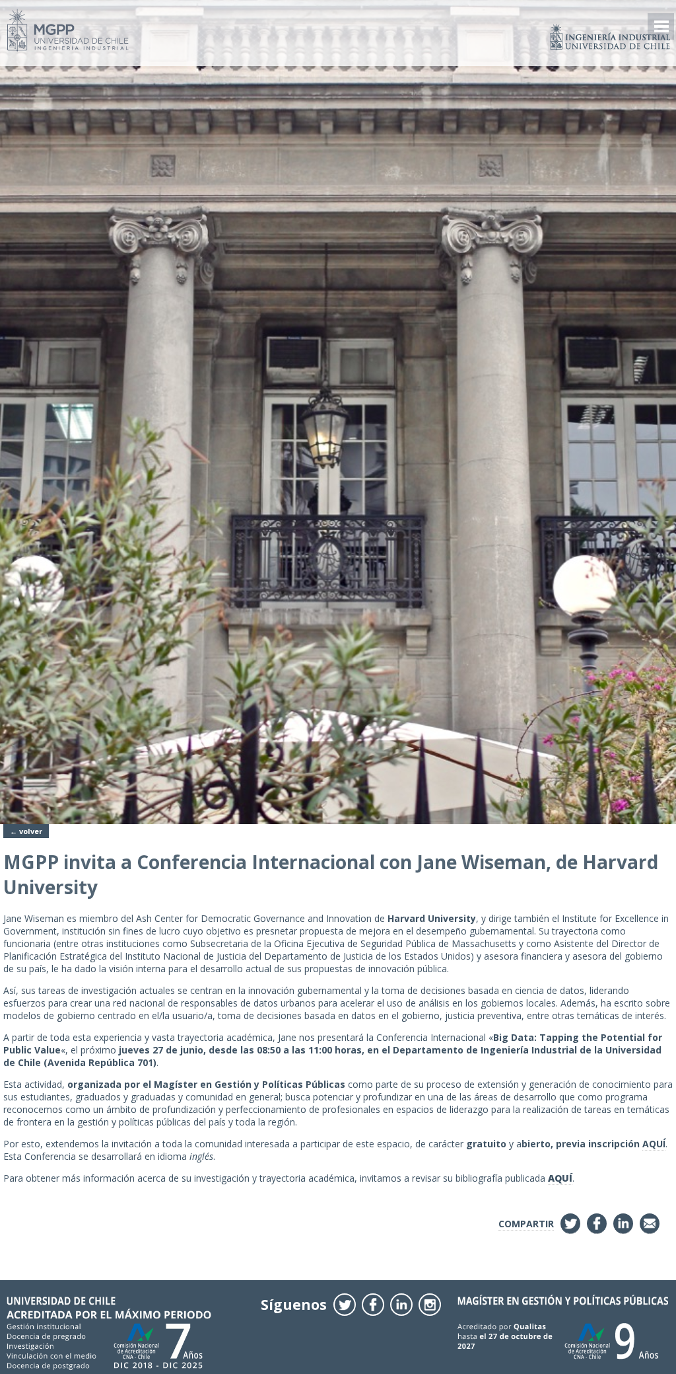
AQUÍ (653, 1143)
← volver (26, 831)
